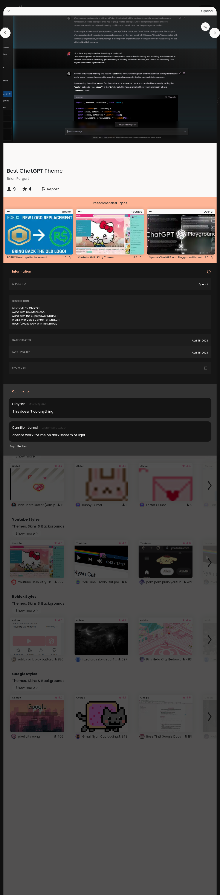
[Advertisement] (17, 447)
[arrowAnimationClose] (5, 32)
